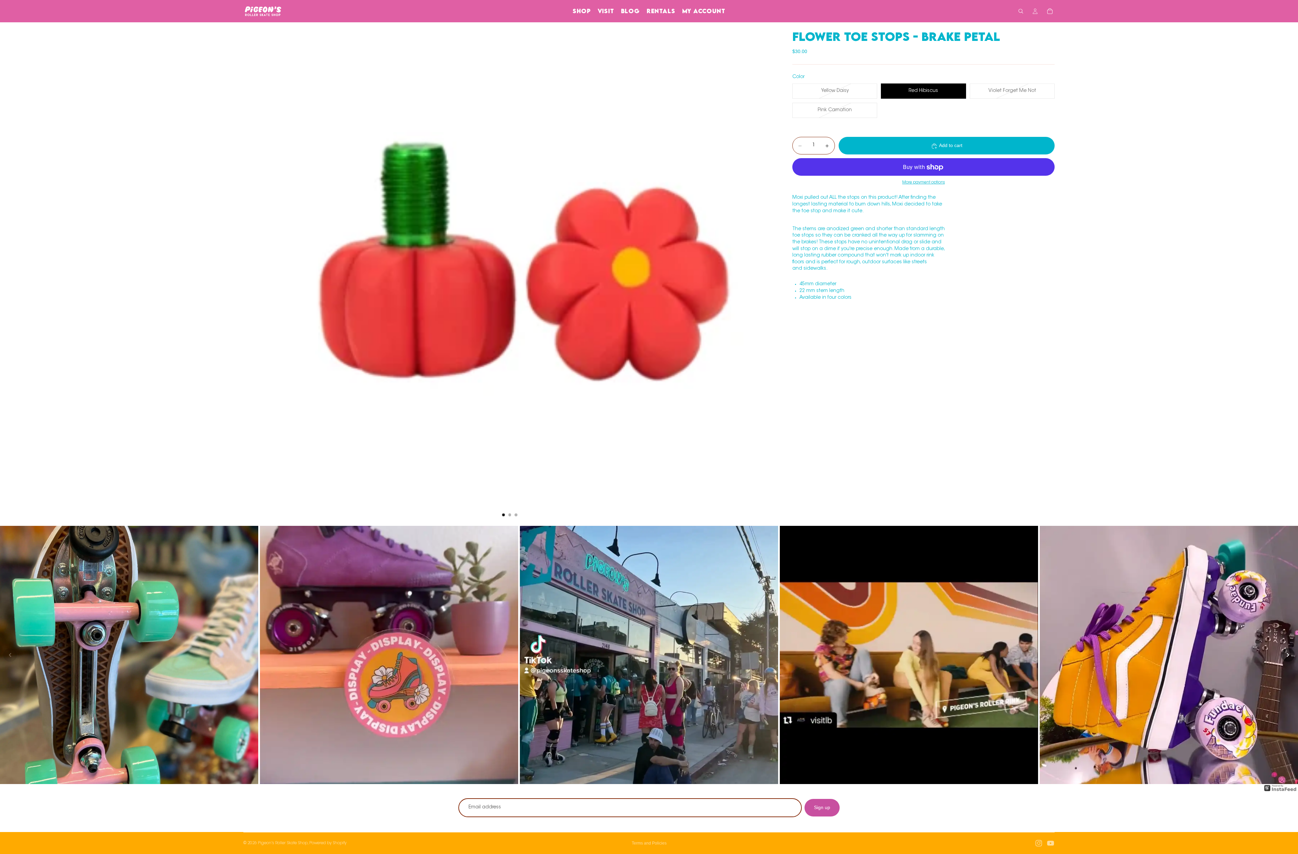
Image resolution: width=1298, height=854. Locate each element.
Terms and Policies (649, 843)
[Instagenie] (1280, 791)
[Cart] (1049, 11)
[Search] (1020, 11)
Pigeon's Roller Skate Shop (283, 843)
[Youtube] (1051, 843)
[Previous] (10, 655)
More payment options (923, 182)
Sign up (822, 807)
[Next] (1288, 655)
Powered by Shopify (327, 843)
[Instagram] (1039, 843)
